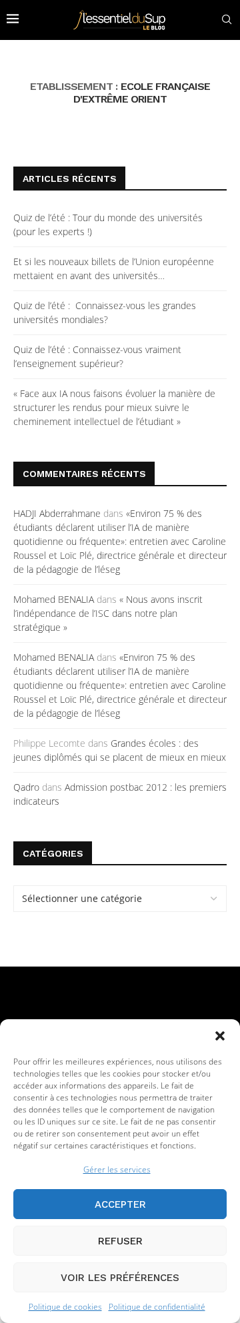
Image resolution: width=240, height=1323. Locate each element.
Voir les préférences (120, 1278)
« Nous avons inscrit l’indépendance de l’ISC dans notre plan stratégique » (108, 613)
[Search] (226, 20)
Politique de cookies (65, 1306)
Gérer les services (117, 1169)
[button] (220, 1036)
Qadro (26, 787)
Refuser (120, 1241)
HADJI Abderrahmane (57, 513)
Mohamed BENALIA (53, 599)
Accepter (120, 1204)
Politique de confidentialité (157, 1306)
